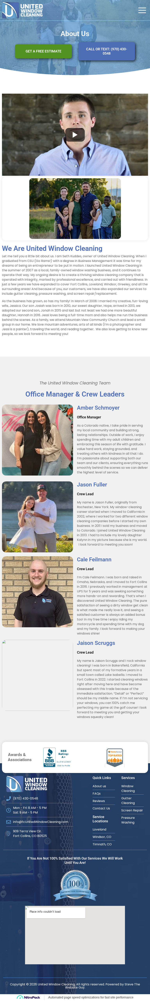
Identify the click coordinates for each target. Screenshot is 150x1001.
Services (128, 778)
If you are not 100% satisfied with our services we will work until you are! (75, 860)
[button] (142, 10)
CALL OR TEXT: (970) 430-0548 (106, 51)
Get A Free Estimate (43, 51)
